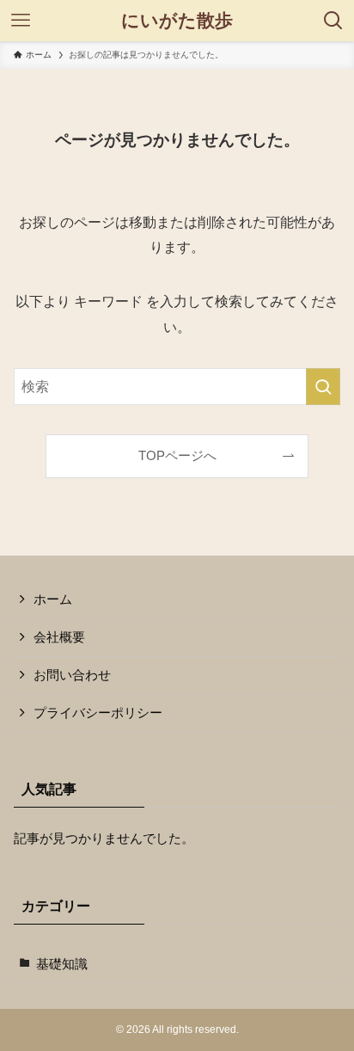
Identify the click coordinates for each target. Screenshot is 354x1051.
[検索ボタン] (333, 20)
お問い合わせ (72, 675)
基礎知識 (62, 964)
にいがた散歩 (177, 21)
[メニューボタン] (20, 20)
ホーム (53, 599)
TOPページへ (177, 456)
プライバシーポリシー (98, 713)
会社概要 (59, 637)
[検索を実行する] (323, 386)
